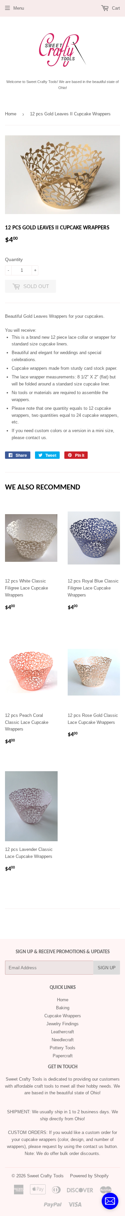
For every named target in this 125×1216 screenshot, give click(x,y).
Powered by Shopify (89, 1175)
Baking (62, 1007)
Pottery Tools (62, 1047)
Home (10, 113)
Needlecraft (63, 1039)
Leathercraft (62, 1031)
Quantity (14, 259)
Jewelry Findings (62, 1023)
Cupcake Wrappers (62, 1015)
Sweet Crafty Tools (45, 1175)
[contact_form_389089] (110, 1201)
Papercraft (63, 1055)
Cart (115, 8)
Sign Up (107, 967)
